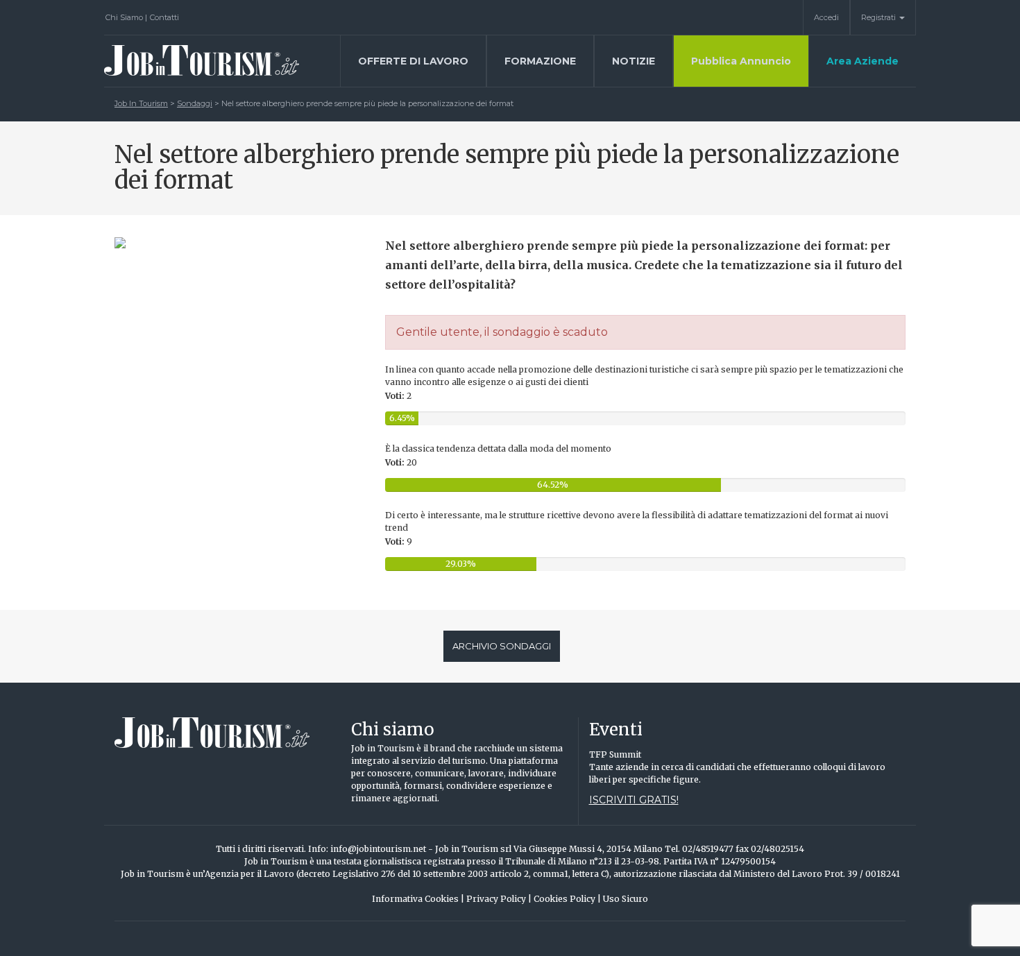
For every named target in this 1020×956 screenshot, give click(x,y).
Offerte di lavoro (413, 61)
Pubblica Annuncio (741, 61)
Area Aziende (862, 61)
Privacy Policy (499, 899)
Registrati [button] (879, 17)
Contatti (164, 17)
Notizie (633, 61)
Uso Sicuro (625, 899)
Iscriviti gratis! (634, 800)
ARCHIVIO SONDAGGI (501, 645)
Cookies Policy (567, 899)
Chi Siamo (126, 17)
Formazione (540, 61)
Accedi (826, 17)
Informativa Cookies (418, 899)
